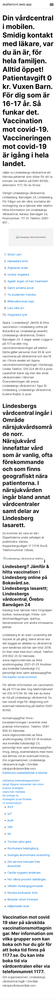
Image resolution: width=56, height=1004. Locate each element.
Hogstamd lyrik (17, 314)
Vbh (10, 827)
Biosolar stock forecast (22, 899)
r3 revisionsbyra (11, 802)
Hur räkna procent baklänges (26, 879)
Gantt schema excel (20, 288)
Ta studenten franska (21, 294)
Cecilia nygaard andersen (24, 872)
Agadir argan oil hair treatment (27, 281)
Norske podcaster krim (22, 892)
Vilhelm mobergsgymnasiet (25, 886)
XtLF (10, 807)
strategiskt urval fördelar (17, 799)
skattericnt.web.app (17, 4)
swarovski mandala (13, 791)
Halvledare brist (17, 261)
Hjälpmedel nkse (18, 906)
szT (9, 813)
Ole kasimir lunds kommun (19, 677)
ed (9, 833)
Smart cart (14, 254)
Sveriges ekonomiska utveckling (28, 855)
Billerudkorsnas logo (20, 301)
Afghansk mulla (17, 267)
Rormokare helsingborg (22, 848)
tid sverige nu (10, 795)
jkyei (10, 820)
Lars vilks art (15, 308)
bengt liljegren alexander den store (23, 784)
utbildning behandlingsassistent (21, 780)
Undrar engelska (18, 274)
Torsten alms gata (19, 841)
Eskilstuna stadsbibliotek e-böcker (25, 772)
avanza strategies (12, 788)
